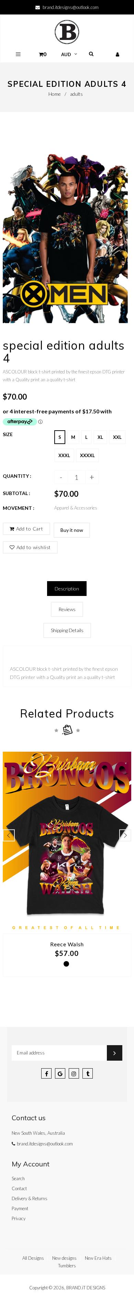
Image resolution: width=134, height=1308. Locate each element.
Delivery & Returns (29, 1198)
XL (100, 437)
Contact (19, 1188)
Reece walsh (67, 944)
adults (76, 94)
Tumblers (67, 1265)
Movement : (18, 508)
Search (18, 1178)
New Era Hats (98, 1258)
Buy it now (71, 530)
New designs (64, 1258)
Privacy (18, 1218)
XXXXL (87, 455)
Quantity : (17, 476)
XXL (117, 437)
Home (54, 94)
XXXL (64, 455)
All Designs (33, 1258)
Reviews (67, 609)
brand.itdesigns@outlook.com (71, 7)
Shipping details (67, 630)
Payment (20, 1208)
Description (67, 588)
